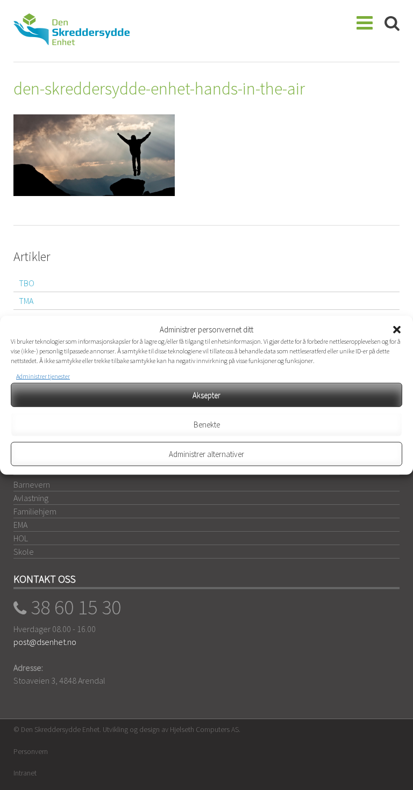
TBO (26, 283)
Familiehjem (34, 511)
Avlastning (30, 497)
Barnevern (31, 484)
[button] (396, 329)
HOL (20, 538)
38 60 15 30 (73, 607)
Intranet (25, 773)
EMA (20, 524)
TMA (26, 300)
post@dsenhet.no (44, 641)
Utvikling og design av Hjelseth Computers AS (171, 729)
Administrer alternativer (206, 453)
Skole (23, 551)
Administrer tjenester (43, 376)
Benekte (207, 424)
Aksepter (206, 394)
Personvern (30, 751)
